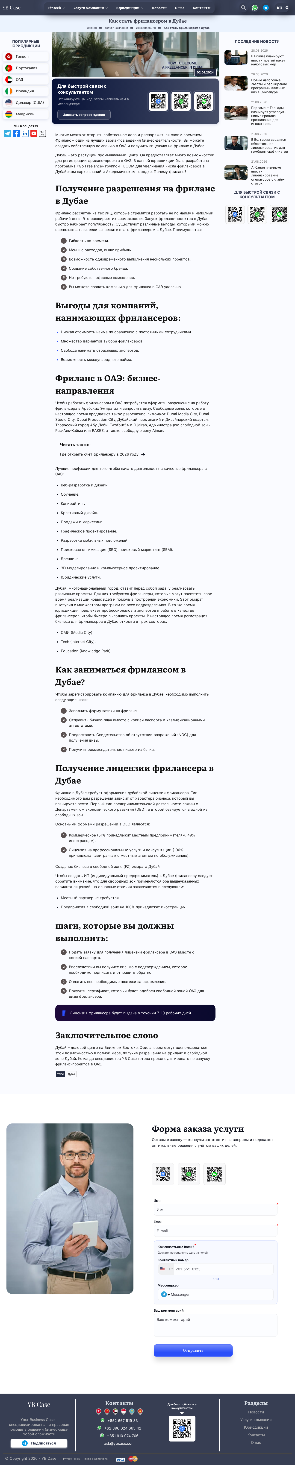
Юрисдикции (127, 7)
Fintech (54, 7)
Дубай (61, 155)
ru (279, 7)
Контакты (201, 7)
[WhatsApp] (181, 101)
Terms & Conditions (95, 1458)
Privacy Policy (71, 1458)
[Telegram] (158, 101)
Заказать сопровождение (84, 115)
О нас (179, 7)
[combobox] (166, 1269)
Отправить (193, 1350)
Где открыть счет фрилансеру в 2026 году (99, 454)
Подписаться (43, 1443)
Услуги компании (88, 7)
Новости (159, 7)
